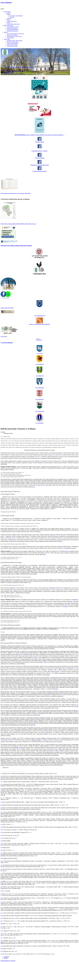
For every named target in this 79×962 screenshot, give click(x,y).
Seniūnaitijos (9, 18)
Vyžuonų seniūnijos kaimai (12, 21)
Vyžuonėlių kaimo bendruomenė (13, 29)
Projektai (8, 19)
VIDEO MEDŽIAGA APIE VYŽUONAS (14, 74)
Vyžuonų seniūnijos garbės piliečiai (13, 24)
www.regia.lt (4, 336)
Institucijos (6, 32)
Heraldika (8, 22)
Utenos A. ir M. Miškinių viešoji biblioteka (39, 324)
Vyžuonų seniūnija (7, 11)
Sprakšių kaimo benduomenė (12, 28)
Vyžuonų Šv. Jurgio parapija (12, 35)
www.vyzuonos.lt (6, 2)
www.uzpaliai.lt (39, 423)
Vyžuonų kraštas (7, 39)
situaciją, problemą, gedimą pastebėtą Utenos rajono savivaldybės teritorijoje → (39, 134)
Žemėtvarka (12, 17)
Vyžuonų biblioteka (10, 37)
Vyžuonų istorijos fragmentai (12, 44)
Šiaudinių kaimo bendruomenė (12, 30)
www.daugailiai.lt (39, 353)
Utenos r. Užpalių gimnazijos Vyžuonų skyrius (15, 33)
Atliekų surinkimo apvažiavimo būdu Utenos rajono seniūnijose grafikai (16, 193)
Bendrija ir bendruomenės (8, 25)
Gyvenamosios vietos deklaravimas (16, 15)
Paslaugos (8, 14)
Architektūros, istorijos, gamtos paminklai (14, 40)
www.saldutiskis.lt (39, 387)
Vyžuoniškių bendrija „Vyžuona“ (13, 26)
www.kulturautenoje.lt (39, 315)
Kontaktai (8, 12)
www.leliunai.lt (39, 375)
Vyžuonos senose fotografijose (12, 43)
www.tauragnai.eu (39, 411)
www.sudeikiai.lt (39, 399)
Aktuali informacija (8, 72)
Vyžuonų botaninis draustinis (39, 171)
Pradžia (9, 67)
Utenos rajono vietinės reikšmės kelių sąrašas (18, 223)
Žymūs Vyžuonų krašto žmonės (12, 41)
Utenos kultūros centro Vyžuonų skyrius (14, 36)
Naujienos (6, 69)
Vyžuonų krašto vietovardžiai (12, 46)
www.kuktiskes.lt (39, 364)
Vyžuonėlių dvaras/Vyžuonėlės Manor (39, 165)
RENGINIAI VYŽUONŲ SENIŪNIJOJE (14, 71)
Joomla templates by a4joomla (8, 960)
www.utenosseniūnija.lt (7, 342)
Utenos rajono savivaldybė (7, 307)
